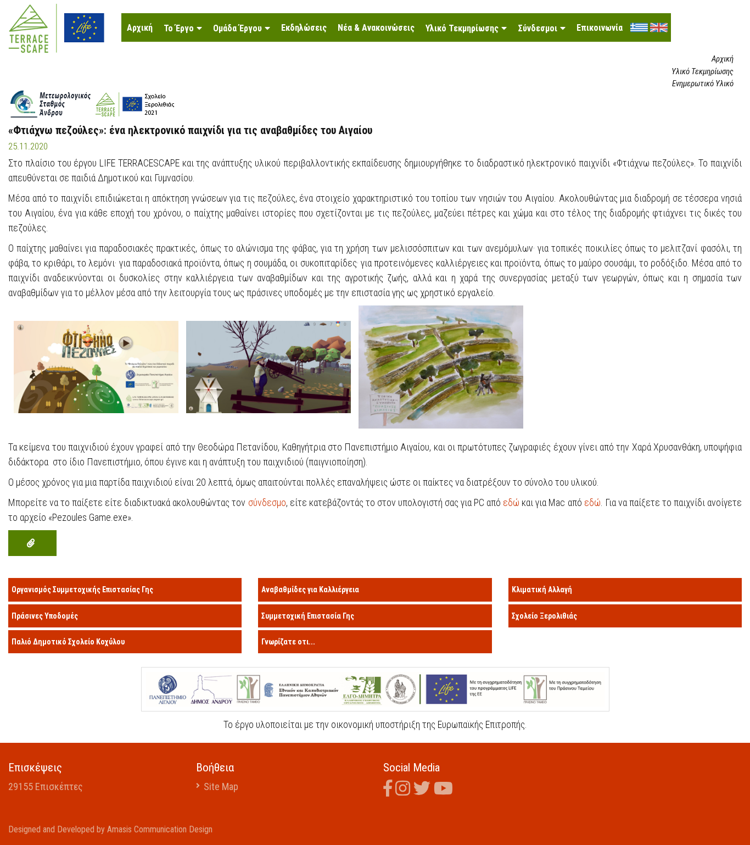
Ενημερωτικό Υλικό (703, 83)
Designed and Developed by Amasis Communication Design (110, 829)
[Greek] (639, 26)
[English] (659, 26)
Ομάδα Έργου (237, 28)
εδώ (512, 502)
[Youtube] (445, 791)
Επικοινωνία (600, 28)
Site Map (221, 786)
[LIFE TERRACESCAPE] (56, 27)
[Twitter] (423, 791)
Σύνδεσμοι (537, 28)
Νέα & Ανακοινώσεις (376, 28)
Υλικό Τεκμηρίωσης (462, 28)
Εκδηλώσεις (304, 28)
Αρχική (140, 28)
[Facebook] (389, 791)
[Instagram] (404, 791)
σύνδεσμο (267, 502)
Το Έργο (179, 28)
